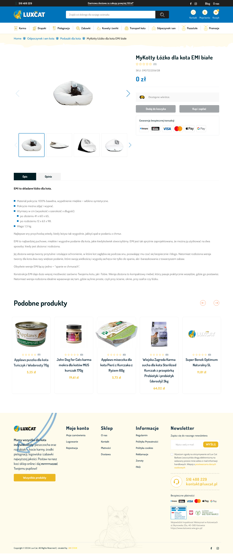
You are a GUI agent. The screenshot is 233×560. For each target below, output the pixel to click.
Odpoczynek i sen (166, 28)
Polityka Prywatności (147, 441)
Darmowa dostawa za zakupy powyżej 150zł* (110, 3)
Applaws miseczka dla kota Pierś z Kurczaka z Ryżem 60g (116, 364)
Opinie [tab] (48, 176)
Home (17, 38)
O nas (216, 3)
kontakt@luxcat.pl (202, 484)
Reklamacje (142, 454)
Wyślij (211, 444)
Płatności (106, 447)
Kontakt (105, 441)
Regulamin (142, 435)
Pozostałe (192, 28)
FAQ (138, 467)
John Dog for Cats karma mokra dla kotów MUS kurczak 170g (74, 364)
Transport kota (138, 28)
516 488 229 (25, 3)
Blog (207, 3)
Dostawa (106, 454)
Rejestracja (72, 447)
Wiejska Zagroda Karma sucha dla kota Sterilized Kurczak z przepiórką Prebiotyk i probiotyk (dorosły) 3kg (159, 370)
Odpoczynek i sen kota (40, 38)
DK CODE (72, 548)
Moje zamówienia (75, 435)
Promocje (214, 28)
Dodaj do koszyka (156, 109)
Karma (22, 28)
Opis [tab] (25, 176)
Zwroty (139, 460)
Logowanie (72, 441)
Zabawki (86, 28)
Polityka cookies (144, 447)
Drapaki (42, 28)
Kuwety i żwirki (110, 28)
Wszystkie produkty (34, 477)
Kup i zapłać (199, 109)
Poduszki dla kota (70, 38)
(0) (155, 64)
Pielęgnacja (64, 28)
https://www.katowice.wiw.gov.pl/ (186, 528)
